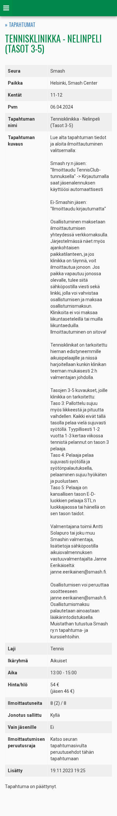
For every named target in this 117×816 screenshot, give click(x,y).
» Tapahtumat (20, 25)
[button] (6, 8)
